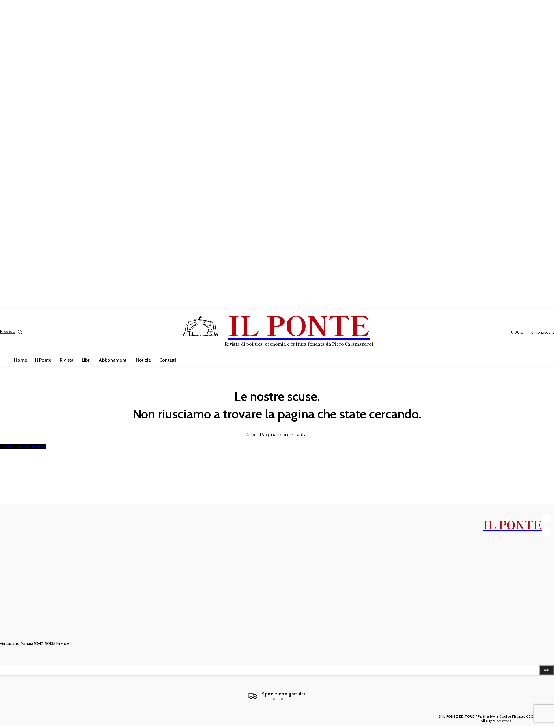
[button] (12, 331)
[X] (546, 531)
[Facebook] (546, 519)
